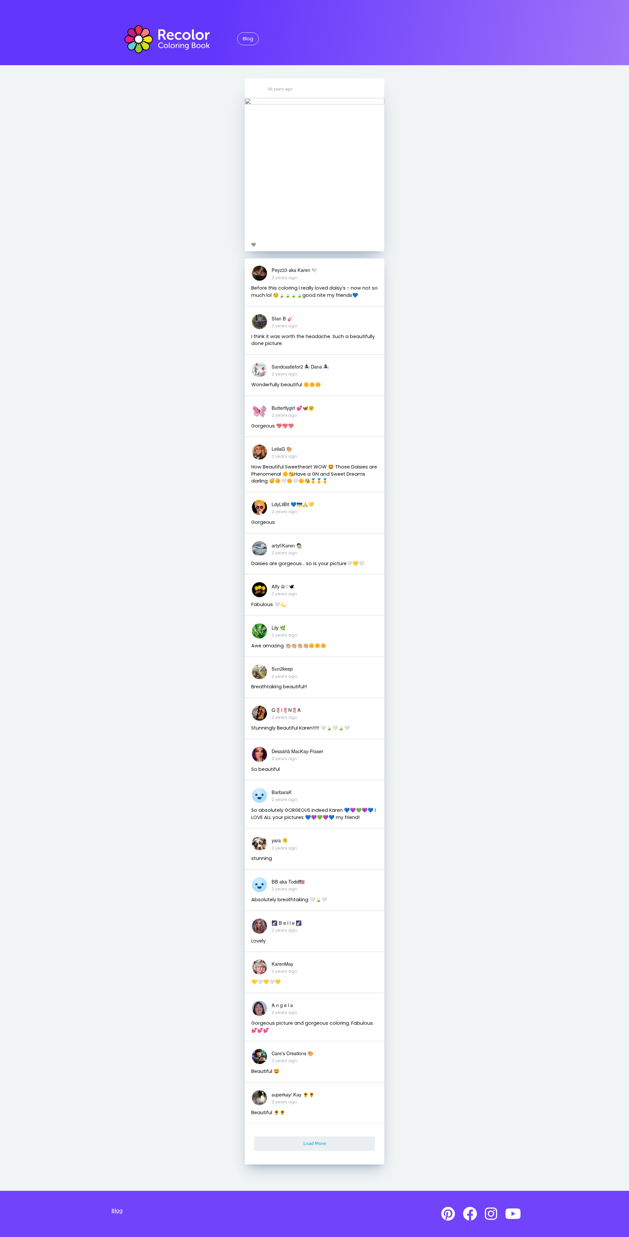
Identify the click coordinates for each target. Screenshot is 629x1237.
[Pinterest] (448, 1214)
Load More (314, 1143)
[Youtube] (513, 1214)
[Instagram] (491, 1214)
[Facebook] (470, 1214)
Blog (248, 38)
